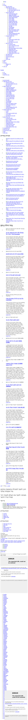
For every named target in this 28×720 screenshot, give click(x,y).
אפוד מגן (10, 26)
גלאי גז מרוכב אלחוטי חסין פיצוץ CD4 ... (14, 158)
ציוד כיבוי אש (11, 11)
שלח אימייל (3, 551)
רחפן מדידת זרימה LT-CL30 (13, 275)
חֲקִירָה (9, 249)
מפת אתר (3, 539)
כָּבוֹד (7, 65)
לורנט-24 (15, 540)
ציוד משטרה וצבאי (10, 12)
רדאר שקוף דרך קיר (13, 23)
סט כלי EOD (11, 27)
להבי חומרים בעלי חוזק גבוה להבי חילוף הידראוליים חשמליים (14, 205)
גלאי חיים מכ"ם (12, 44)
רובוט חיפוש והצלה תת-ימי (12, 320)
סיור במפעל (8, 64)
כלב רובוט (8, 59)
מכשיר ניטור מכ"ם (12, 51)
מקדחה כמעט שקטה (13, 17)
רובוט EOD (11, 28)
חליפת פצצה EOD (12, 15)
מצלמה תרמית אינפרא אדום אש (15, 48)
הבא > (8, 485)
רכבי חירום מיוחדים (10, 56)
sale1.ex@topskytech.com (12, 503)
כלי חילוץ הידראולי (12, 8)
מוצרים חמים (4, 538)
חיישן (10, 38)
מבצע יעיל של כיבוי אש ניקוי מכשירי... (14, 210)
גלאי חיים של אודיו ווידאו (14, 45)
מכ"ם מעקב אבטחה (13, 21)
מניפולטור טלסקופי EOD (14, 16)
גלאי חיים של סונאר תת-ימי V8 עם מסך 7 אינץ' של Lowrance (15, 233)
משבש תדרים (11, 19)
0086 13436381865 (11, 504)
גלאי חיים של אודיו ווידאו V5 (12, 199)
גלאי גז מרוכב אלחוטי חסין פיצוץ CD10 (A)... (15, 145)
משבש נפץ (11, 32)
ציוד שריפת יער (9, 54)
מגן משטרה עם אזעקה (13, 31)
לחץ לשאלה (3, 537)
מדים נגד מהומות (21, 540)
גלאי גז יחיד (11, 40)
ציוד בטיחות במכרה (10, 35)
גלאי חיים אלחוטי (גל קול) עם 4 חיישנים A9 (15, 141)
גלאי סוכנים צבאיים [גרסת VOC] (13, 166)
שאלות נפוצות (6, 517)
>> (6, 485)
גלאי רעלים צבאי (12, 49)
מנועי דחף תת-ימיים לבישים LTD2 (14, 254)
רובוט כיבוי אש (9, 6)
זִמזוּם (7, 57)
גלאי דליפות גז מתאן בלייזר (14, 39)
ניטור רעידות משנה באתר (14, 53)
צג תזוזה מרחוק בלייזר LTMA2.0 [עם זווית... (15, 174)
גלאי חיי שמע (11, 46)
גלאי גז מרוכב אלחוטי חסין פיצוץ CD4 (14, 154)
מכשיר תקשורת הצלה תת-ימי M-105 (15, 407)
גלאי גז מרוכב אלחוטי (13, 50)
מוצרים (4, 5)
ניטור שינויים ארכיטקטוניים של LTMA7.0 (15, 195)
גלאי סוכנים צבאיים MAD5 (11, 169)
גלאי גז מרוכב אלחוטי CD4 (11, 162)
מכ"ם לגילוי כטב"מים (13, 34)
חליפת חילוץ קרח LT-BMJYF (13, 427)
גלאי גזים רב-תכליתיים (13, 42)
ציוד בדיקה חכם (9, 43)
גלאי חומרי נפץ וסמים (13, 22)
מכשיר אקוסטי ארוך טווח (14, 29)
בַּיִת (4, 4)
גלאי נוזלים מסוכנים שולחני (14, 33)
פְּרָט (7, 249)
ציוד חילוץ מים (9, 55)
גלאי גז (10, 37)
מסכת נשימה (10, 542)
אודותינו (5, 62)
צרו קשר (5, 66)
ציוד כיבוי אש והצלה (10, 7)
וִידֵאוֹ (4, 61)
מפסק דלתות (11, 18)
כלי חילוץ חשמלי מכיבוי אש (14, 10)
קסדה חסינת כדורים (13, 24)
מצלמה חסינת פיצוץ (9, 540)
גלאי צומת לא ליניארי (13, 13)
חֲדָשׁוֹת (4, 60)
